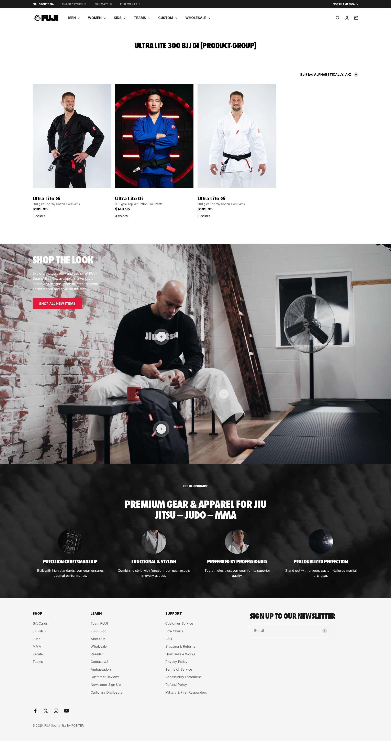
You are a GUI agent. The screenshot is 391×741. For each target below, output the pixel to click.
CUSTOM (165, 18)
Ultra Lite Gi (46, 198)
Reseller (97, 654)
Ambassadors (101, 669)
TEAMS (140, 18)
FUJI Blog (98, 631)
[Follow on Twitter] (45, 711)
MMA (37, 646)
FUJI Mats (101, 4)
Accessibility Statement (183, 677)
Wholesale (99, 646)
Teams (38, 662)
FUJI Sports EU (72, 4)
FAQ (168, 639)
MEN (72, 18)
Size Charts (174, 631)
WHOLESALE (195, 18)
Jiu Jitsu (39, 631)
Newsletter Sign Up (106, 685)
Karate (38, 654)
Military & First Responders (186, 692)
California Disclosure (107, 692)
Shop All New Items (57, 304)
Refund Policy (176, 685)
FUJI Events (128, 4)
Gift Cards (40, 623)
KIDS (118, 18)
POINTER (77, 725)
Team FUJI (99, 623)
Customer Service (179, 623)
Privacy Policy (176, 662)
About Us (98, 639)
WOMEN (95, 18)
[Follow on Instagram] (56, 711)
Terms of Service (178, 669)
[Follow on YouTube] (66, 711)
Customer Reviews (105, 677)
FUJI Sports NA (43, 4)
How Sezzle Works (180, 654)
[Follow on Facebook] (35, 711)
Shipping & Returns (180, 646)
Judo (37, 639)
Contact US (100, 662)
